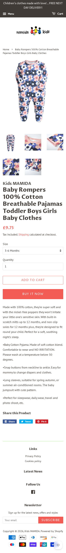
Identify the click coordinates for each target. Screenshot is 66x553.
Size (5, 244)
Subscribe (50, 520)
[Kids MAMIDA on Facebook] (33, 492)
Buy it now (33, 294)
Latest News (33, 472)
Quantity (8, 260)
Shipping (24, 234)
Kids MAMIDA (32, 531)
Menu (10, 13)
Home (6, 49)
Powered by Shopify (52, 531)
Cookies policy (33, 461)
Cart (60, 14)
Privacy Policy (33, 456)
